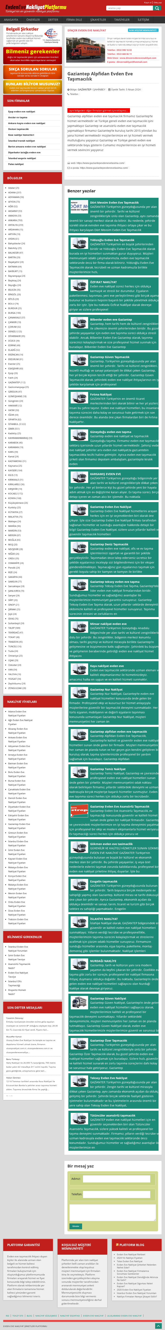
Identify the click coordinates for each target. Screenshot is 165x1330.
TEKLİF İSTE (17, 1315)
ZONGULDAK (15, 688)
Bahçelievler (14, 243)
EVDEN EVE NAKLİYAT (93, 1315)
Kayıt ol (147, 2)
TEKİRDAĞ (13, 632)
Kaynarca (13, 465)
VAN (10, 669)
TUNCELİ (12, 646)
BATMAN (12, 266)
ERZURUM (13, 359)
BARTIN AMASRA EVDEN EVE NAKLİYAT (27, 146)
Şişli (10, 613)
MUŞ (10, 544)
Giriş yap (158, 2)
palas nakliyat (16, 164)
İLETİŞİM (143, 20)
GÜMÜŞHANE (15, 396)
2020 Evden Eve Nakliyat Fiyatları (134, 1289)
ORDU (11, 558)
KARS (11, 451)
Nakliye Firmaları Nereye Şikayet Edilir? (137, 1296)
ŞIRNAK (12, 609)
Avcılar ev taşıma (17, 117)
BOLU (11, 303)
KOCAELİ (12, 493)
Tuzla (11, 651)
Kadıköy (12, 433)
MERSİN (12, 535)
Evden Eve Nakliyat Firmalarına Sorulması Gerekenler (133, 1272)
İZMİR (11, 428)
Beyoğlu (12, 285)
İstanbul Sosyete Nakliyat (22, 158)
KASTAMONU (15, 461)
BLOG (29, 1315)
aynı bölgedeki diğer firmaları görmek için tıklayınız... (98, 110)
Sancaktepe (14, 586)
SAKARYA (13, 576)
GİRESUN (13, 391)
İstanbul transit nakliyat (21, 140)
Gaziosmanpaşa (16, 386)
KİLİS (10, 474)
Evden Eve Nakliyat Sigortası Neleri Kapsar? (135, 1285)
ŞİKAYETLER (98, 20)
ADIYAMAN (14, 197)
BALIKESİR (13, 252)
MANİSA (12, 525)
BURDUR (12, 308)
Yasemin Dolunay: (15, 1018)
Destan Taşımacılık (18, 129)
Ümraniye (13, 655)
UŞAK (11, 660)
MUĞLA (12, 539)
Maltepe (12, 521)
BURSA (11, 312)
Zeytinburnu (14, 683)
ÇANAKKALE (14, 317)
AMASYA (12, 215)
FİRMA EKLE (74, 20)
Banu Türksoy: (13, 1059)
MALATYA (13, 516)
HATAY (11, 410)
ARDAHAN (13, 229)
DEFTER (53, 20)
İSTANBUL (13, 424)
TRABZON (13, 641)
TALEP (11, 627)
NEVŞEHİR (13, 549)
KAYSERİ (12, 470)
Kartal (11, 456)
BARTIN (12, 257)
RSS (7, 1315)
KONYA (12, 498)
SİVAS (11, 618)
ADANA (12, 192)
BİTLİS (11, 298)
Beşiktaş (12, 280)
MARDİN (12, 530)
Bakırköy (12, 248)
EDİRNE (12, 345)
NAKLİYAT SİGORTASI (70, 1315)
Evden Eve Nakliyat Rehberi (131, 1254)
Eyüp (10, 373)
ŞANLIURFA (14, 590)
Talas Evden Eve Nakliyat (129, 1261)
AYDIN (11, 238)
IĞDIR (11, 414)
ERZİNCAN (13, 354)
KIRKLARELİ (14, 484)
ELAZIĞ (11, 349)
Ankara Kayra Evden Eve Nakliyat (26, 123)
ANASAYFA (11, 20)
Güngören (13, 400)
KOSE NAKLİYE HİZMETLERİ (21, 134)
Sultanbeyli (14, 623)
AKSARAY (13, 210)
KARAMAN (13, 447)
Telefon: (76, 1194)
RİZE (10, 572)
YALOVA (12, 674)
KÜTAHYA (13, 512)
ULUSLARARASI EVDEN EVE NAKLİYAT (124, 1315)
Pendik (11, 567)
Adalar (11, 187)
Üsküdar (12, 664)
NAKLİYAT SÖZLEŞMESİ (46, 1315)
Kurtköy (12, 507)
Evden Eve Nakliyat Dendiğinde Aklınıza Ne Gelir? (137, 1278)
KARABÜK (13, 442)
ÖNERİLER (33, 20)
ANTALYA (13, 224)
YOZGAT (12, 678)
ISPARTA (12, 419)
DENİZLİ (12, 331)
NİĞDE (11, 553)
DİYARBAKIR (14, 336)
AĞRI (10, 206)
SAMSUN (12, 581)
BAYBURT (13, 271)
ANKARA (12, 220)
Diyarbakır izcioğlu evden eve (24, 152)
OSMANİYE (13, 563)
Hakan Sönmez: (13, 1077)
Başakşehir (13, 261)
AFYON (11, 201)
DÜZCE (11, 340)
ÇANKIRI (12, 322)
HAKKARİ (13, 405)
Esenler (12, 363)
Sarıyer (11, 595)
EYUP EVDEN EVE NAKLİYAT (21, 111)
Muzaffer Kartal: (14, 1036)
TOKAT (11, 637)
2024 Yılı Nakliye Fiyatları (129, 1257)
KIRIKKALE (13, 479)
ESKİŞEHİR (13, 368)
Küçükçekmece (16, 502)
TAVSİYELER (122, 20)
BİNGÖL (12, 294)
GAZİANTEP (84, 89)
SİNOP (11, 604)
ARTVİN (12, 234)
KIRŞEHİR (13, 488)
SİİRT (10, 600)
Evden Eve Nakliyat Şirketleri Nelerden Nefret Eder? (136, 1266)
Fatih (10, 377)
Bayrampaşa (14, 275)
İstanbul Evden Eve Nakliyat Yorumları (136, 1293)
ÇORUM (12, 326)
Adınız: (76, 1179)
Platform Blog (132, 1245)
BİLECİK (12, 289)
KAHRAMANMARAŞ (18, 437)
